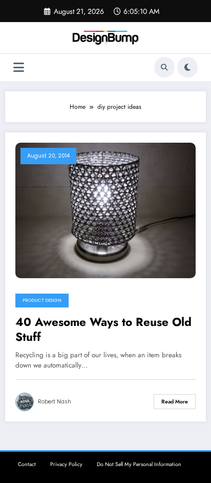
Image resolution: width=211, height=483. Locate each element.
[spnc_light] (187, 67)
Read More (174, 401)
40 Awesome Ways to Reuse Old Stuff (103, 330)
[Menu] (18, 67)
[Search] (164, 67)
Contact (27, 464)
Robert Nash (54, 401)
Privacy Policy (66, 464)
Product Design (42, 300)
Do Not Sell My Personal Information (139, 464)
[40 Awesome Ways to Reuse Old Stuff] (105, 209)
